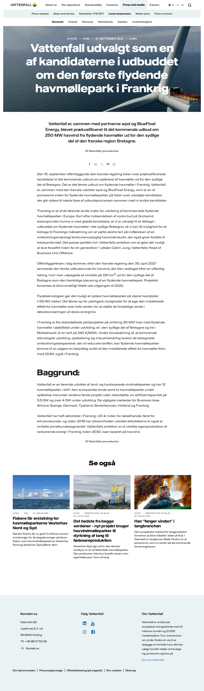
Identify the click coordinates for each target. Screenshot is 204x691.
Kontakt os (32, 648)
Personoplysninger (51, 670)
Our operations (71, 4)
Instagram (84, 632)
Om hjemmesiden (24, 670)
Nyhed (72, 38)
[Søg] (189, 5)
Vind (86, 38)
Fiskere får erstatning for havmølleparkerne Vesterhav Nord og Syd (40, 523)
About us (51, 4)
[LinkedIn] (95, 164)
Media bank (143, 13)
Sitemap (130, 670)
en (173, 5)
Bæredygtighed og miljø (97, 513)
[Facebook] (89, 164)
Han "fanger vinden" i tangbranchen (154, 523)
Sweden (122, 21)
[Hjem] (23, 5)
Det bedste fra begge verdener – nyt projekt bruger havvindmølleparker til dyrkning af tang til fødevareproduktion (101, 531)
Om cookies (113, 670)
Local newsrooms (120, 13)
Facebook (93, 632)
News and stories (64, 13)
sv (178, 5)
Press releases (40, 13)
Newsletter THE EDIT (91, 13)
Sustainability (93, 4)
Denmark (58, 21)
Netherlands (105, 21)
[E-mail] (108, 164)
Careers (154, 4)
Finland (72, 21)
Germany (87, 21)
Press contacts (163, 13)
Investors (112, 4)
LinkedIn (84, 623)
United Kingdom (142, 21)
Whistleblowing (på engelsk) (84, 670)
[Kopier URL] (114, 164)
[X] (102, 164)
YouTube (93, 623)
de (182, 5)
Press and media (134, 4)
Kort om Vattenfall (153, 659)
